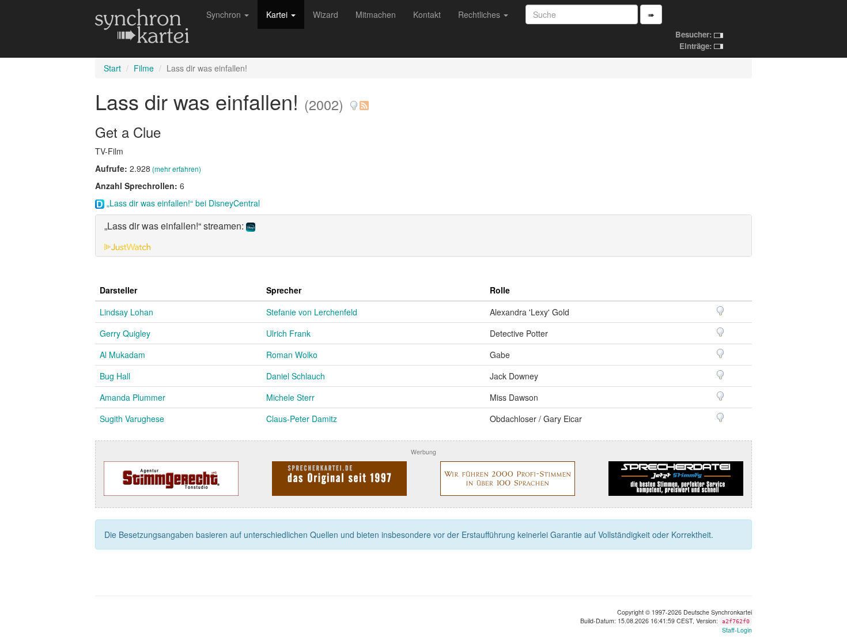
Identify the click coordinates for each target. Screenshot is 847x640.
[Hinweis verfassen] (353, 101)
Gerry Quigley (125, 333)
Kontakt (427, 14)
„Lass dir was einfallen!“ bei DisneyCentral (182, 203)
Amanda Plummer (132, 397)
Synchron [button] (224, 14)
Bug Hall (115, 376)
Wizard (325, 14)
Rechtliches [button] (480, 14)
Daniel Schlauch (295, 376)
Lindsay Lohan (126, 312)
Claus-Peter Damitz (301, 418)
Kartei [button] (278, 14)
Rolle (500, 290)
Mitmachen (376, 14)
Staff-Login (737, 630)
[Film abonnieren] (363, 101)
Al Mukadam (122, 354)
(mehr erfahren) (176, 169)
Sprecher (283, 290)
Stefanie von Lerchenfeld (311, 312)
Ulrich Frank (288, 333)
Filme (144, 68)
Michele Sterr (290, 397)
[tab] (423, 235)
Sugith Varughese (132, 418)
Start (112, 68)
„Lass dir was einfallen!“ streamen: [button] (175, 226)
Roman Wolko (291, 354)
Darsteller (118, 290)
